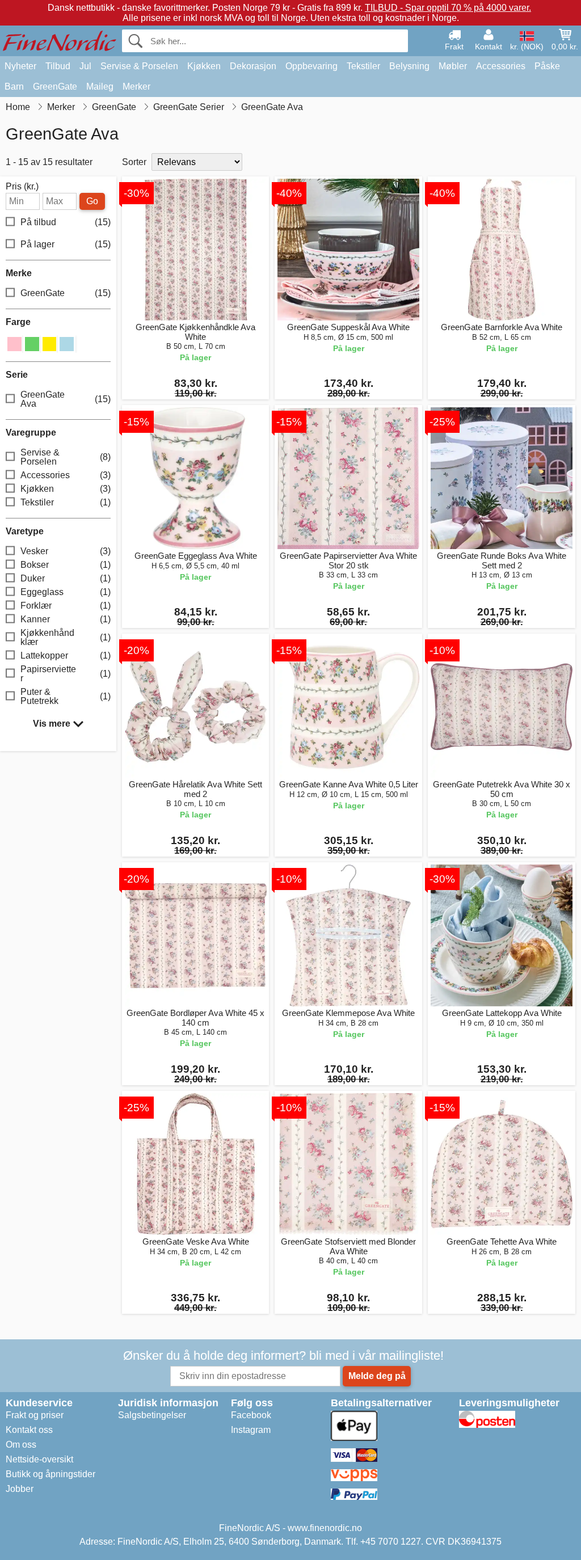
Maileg (99, 86)
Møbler (453, 66)
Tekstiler (363, 66)
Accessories (500, 66)
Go (92, 201)
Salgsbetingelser (152, 1415)
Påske (547, 66)
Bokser (65, 565)
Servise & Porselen (139, 66)
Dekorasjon (253, 66)
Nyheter (20, 66)
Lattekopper (65, 655)
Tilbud (57, 66)
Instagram (251, 1430)
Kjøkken (204, 66)
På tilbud (65, 222)
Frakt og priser (35, 1415)
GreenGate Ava (65, 399)
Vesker (65, 551)
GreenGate (55, 86)
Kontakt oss (29, 1430)
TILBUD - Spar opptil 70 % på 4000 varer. (448, 7)
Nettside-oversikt (39, 1459)
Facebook (251, 1415)
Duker (65, 578)
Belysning (409, 66)
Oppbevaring (311, 66)
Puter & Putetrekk (65, 696)
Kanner (65, 619)
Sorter (134, 162)
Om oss (21, 1444)
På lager (65, 244)
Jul (85, 66)
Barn (14, 86)
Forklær (65, 605)
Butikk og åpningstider (50, 1474)
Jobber (19, 1489)
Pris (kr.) (22, 186)
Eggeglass (65, 592)
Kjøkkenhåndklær (65, 637)
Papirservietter (65, 673)
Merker (136, 86)
